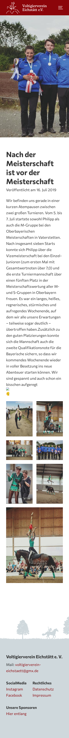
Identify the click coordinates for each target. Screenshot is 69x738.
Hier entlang (16, 713)
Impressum (42, 695)
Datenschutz (43, 689)
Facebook (14, 695)
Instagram (14, 689)
